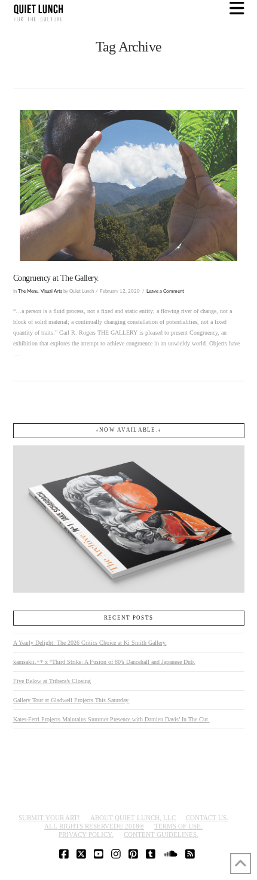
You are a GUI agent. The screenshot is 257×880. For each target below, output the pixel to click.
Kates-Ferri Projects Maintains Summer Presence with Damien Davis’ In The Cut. (111, 719)
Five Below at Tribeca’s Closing (52, 681)
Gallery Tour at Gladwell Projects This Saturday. (71, 700)
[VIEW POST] (128, 185)
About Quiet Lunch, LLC (133, 817)
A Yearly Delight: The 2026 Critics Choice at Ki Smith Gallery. (90, 642)
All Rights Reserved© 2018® (94, 826)
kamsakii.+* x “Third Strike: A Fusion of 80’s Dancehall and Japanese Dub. (104, 662)
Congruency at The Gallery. (56, 278)
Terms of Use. (178, 826)
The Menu (28, 291)
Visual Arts (51, 291)
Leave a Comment (165, 291)
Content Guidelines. (161, 834)
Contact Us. (207, 817)
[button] (237, 8)
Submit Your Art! (49, 817)
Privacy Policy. (86, 834)
